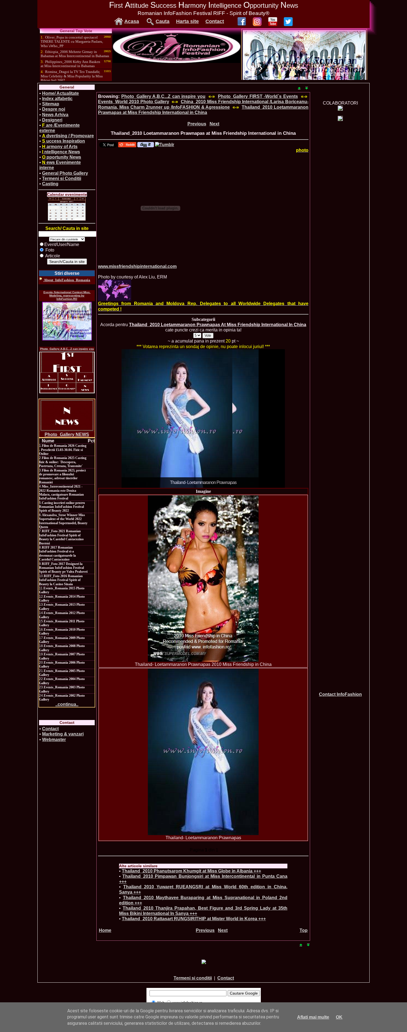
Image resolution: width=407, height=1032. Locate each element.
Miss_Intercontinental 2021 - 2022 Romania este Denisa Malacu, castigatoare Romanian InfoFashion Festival (61, 492)
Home (105, 930)
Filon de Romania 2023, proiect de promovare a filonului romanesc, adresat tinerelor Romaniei (62, 476)
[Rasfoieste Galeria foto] (176, 61)
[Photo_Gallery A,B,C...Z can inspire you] (67, 372)
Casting (50, 183)
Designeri (52, 120)
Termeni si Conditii (61, 178)
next (269, 417)
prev (137, 417)
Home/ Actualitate (60, 93)
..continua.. (66, 704)
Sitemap (50, 104)
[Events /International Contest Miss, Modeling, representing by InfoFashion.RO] (67, 321)
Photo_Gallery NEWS (67, 434)
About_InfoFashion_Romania (66, 280)
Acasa (131, 21)
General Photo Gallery (65, 173)
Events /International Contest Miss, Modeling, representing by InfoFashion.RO (67, 295)
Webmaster (54, 739)
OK (339, 1017)
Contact (214, 21)
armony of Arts (60, 146)
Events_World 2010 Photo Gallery (133, 101)
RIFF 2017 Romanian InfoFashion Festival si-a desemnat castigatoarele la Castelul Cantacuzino (57, 553)
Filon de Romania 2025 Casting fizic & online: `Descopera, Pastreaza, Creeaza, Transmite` (62, 462)
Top (304, 930)
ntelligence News (61, 151)
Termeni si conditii (193, 978)
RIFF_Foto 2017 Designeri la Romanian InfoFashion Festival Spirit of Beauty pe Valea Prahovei (63, 568)
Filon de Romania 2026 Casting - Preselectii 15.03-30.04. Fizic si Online (62, 450)
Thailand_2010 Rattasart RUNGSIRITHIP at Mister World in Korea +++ (194, 918)
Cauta (162, 21)
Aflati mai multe (313, 1017)
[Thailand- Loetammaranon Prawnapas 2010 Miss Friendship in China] (203, 578)
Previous (196, 123)
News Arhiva (55, 114)
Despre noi (53, 109)
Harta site (187, 21)
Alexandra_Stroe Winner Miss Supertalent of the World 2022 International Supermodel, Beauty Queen (63, 521)
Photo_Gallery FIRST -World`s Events (258, 96)
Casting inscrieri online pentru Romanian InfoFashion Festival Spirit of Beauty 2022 (62, 507)
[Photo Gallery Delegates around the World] (114, 290)
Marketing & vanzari (63, 734)
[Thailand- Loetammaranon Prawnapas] (203, 752)
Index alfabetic (57, 98)
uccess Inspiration (63, 141)
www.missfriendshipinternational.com (137, 266)
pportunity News (61, 157)
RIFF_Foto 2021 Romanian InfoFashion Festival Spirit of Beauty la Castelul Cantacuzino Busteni (61, 537)
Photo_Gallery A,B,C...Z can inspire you (67, 348)
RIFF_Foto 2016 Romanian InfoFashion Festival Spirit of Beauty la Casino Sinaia (61, 580)
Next (214, 123)
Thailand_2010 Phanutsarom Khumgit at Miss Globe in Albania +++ (191, 871)
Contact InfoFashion (340, 694)
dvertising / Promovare (68, 135)
